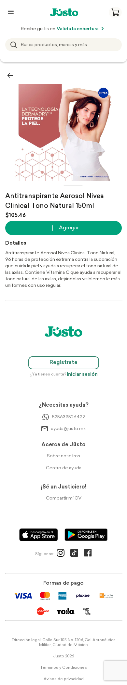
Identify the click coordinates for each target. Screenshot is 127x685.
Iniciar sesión (82, 374)
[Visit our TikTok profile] (74, 554)
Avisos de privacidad (64, 679)
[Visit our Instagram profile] (60, 554)
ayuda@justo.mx (68, 428)
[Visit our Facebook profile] (88, 554)
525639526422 (68, 417)
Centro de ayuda (63, 468)
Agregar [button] (69, 228)
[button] (115, 12)
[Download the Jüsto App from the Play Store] (86, 534)
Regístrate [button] (63, 362)
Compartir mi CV (63, 498)
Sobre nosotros (63, 456)
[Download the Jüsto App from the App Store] (38, 534)
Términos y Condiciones (63, 668)
